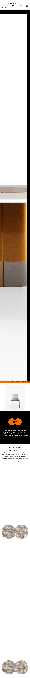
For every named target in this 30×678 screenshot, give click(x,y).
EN (6, 7)
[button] (27, 6)
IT (3, 7)
